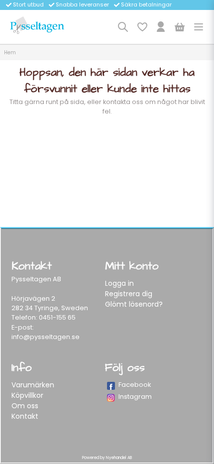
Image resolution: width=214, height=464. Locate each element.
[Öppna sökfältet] (122, 27)
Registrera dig (128, 294)
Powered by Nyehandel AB (107, 458)
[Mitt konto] (160, 27)
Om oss (24, 406)
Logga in (119, 283)
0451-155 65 (57, 317)
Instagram (135, 396)
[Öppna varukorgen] (179, 27)
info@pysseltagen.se (45, 337)
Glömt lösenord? (134, 304)
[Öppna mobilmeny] (198, 27)
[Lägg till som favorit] (141, 27)
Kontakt (24, 416)
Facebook (134, 384)
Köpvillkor (27, 395)
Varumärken (32, 385)
